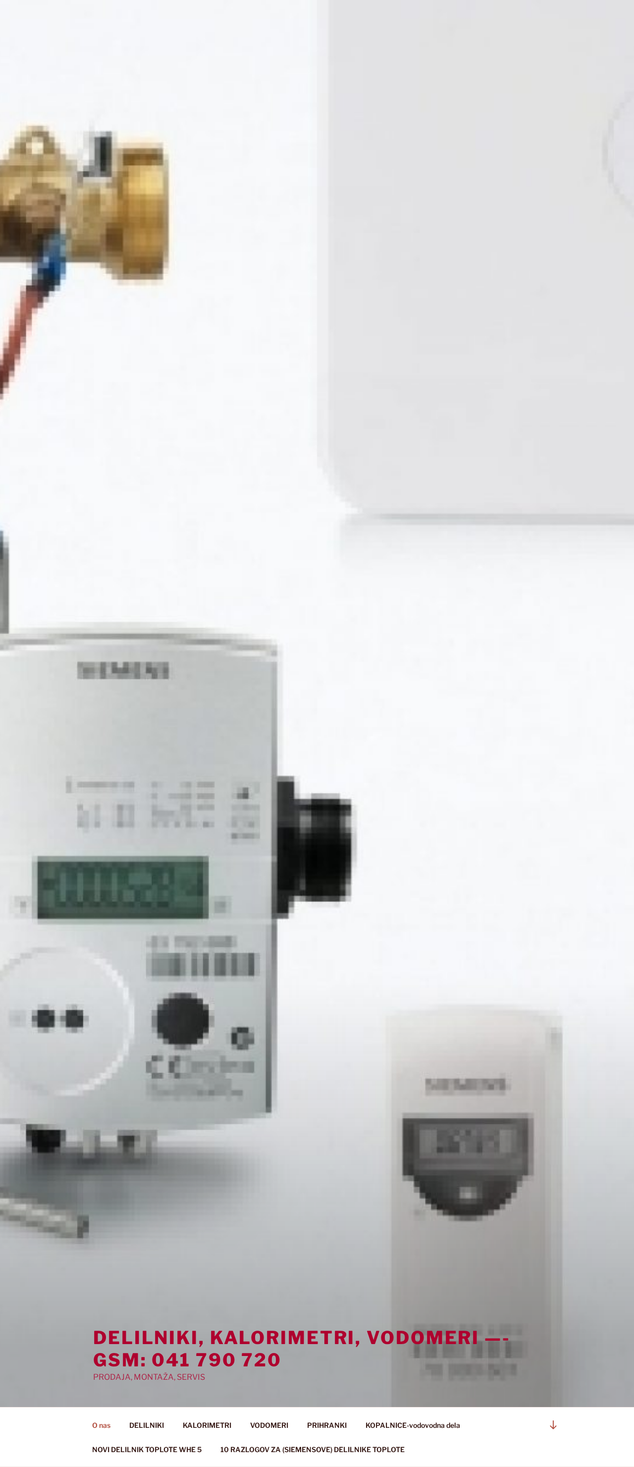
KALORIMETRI (207, 1425)
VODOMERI (269, 1425)
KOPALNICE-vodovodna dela (413, 1425)
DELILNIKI (146, 1425)
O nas (101, 1425)
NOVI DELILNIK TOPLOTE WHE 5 (147, 1449)
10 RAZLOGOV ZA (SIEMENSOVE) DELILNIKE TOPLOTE (312, 1449)
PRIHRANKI (327, 1425)
